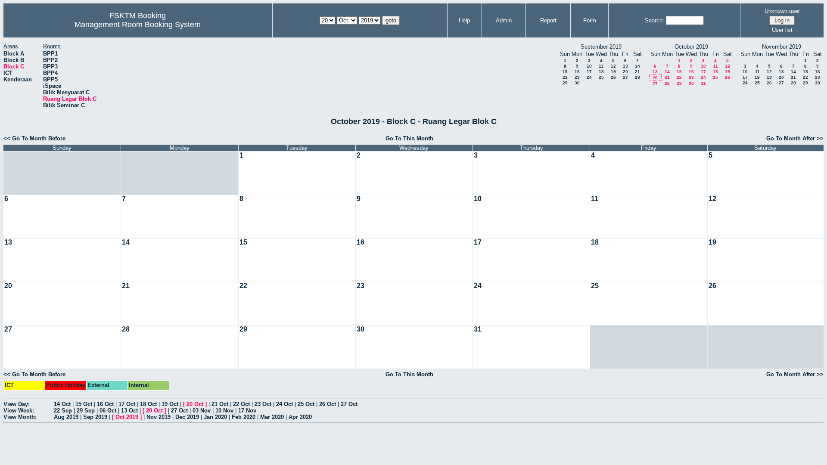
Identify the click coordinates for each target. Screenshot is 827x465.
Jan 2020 (215, 417)
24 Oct (284, 404)
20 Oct (195, 404)
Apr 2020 (300, 417)
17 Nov (247, 410)
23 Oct (263, 404)
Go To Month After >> (795, 138)
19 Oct (170, 404)
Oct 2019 (126, 417)
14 (637, 66)
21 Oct (219, 404)
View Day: (16, 404)
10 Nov (224, 410)
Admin (504, 20)
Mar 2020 (272, 417)
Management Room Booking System (138, 24)
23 (577, 77)
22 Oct (241, 404)
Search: (654, 20)
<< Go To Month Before (34, 138)
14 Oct (62, 404)
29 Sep (86, 410)
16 (577, 71)
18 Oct (148, 404)
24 (589, 77)
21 (637, 71)
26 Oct (327, 404)
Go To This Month (409, 138)
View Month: (20, 417)
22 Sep (63, 410)
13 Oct (129, 410)
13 (625, 66)
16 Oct (105, 404)
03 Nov (202, 410)
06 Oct (107, 410)
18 (601, 71)
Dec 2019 (187, 417)
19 (613, 71)
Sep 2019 (95, 417)
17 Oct (126, 404)
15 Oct (83, 404)
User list (782, 30)
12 (613, 66)
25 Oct (306, 404)
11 (601, 66)
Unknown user (782, 11)
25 (601, 77)
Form (589, 20)
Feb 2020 (243, 417)
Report (548, 20)
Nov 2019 (158, 417)
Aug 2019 (66, 417)
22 (565, 77)
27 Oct (349, 404)
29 (565, 83)
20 (625, 71)
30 (577, 83)
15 (565, 71)
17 (589, 71)
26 (613, 77)
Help (464, 20)
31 (703, 83)
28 (637, 77)
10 (589, 66)
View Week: (18, 410)
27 (625, 77)
